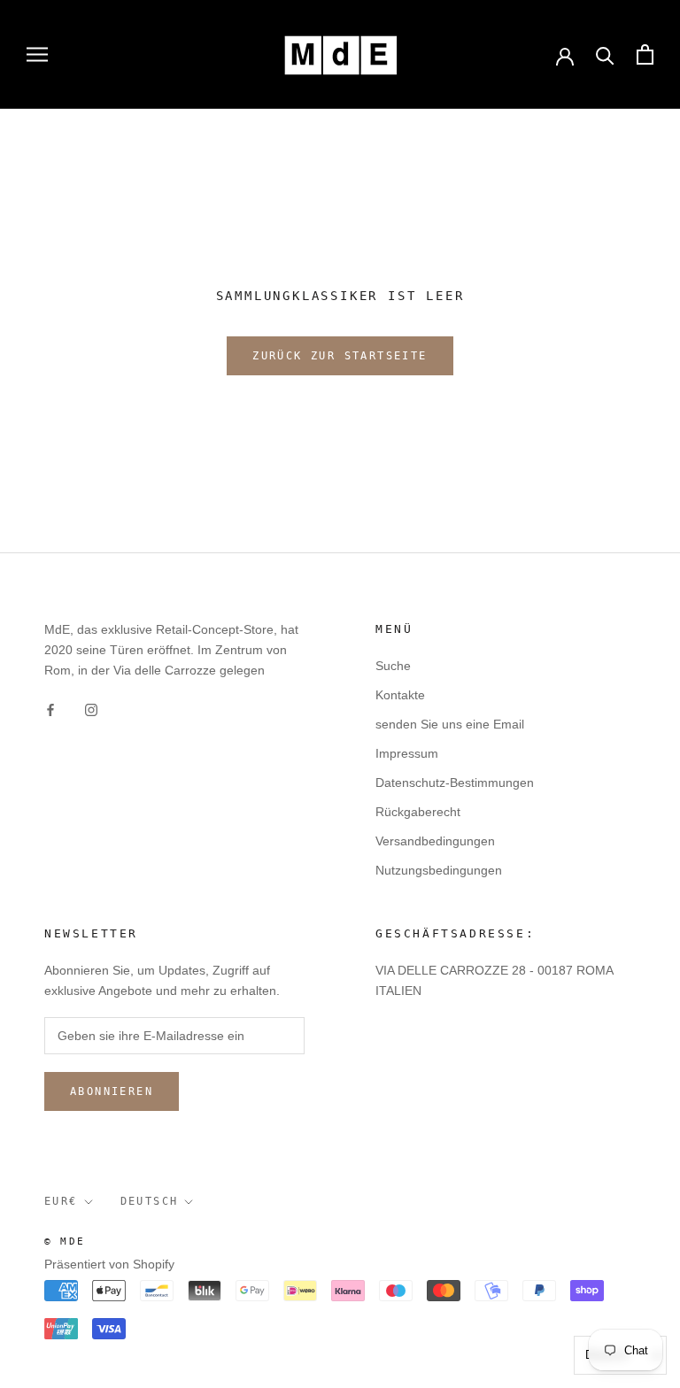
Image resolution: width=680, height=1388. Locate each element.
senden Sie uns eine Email (449, 724)
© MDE (64, 1241)
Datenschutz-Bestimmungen (454, 782)
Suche (393, 666)
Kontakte (400, 695)
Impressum (406, 753)
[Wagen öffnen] (645, 54)
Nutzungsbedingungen (438, 870)
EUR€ (61, 1201)
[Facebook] (50, 708)
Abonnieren (111, 1091)
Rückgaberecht (417, 812)
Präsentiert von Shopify (109, 1264)
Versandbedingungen (435, 841)
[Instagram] (91, 708)
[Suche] (605, 54)
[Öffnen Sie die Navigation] (37, 54)
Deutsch (149, 1201)
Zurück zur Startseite (339, 356)
